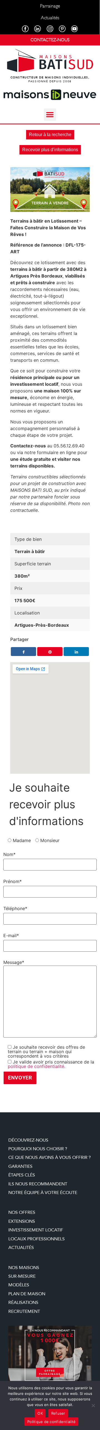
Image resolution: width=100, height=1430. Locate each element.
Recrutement (24, 1311)
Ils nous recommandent (37, 1184)
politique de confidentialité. (36, 1066)
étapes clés (21, 1175)
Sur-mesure (22, 1276)
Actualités (21, 1248)
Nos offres (21, 1212)
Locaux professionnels (36, 1239)
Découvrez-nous (28, 1140)
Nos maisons (23, 1268)
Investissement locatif (35, 1230)
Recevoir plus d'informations (50, 149)
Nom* (9, 854)
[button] (50, 114)
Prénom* (12, 881)
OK (40, 1413)
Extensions (21, 1221)
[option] (50, 189)
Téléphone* (15, 908)
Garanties (20, 1166)
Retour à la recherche (50, 134)
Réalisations (23, 1302)
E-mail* (11, 935)
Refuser (58, 1413)
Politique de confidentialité (51, 1421)
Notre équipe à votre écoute (42, 1193)
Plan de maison (26, 1294)
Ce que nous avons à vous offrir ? (49, 1157)
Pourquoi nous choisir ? (37, 1149)
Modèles (18, 1285)
